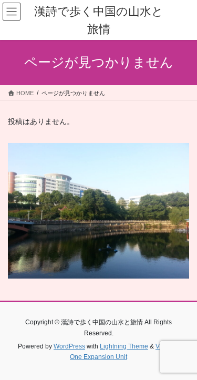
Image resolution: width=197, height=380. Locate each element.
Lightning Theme (124, 346)
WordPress (69, 346)
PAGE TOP (182, 359)
